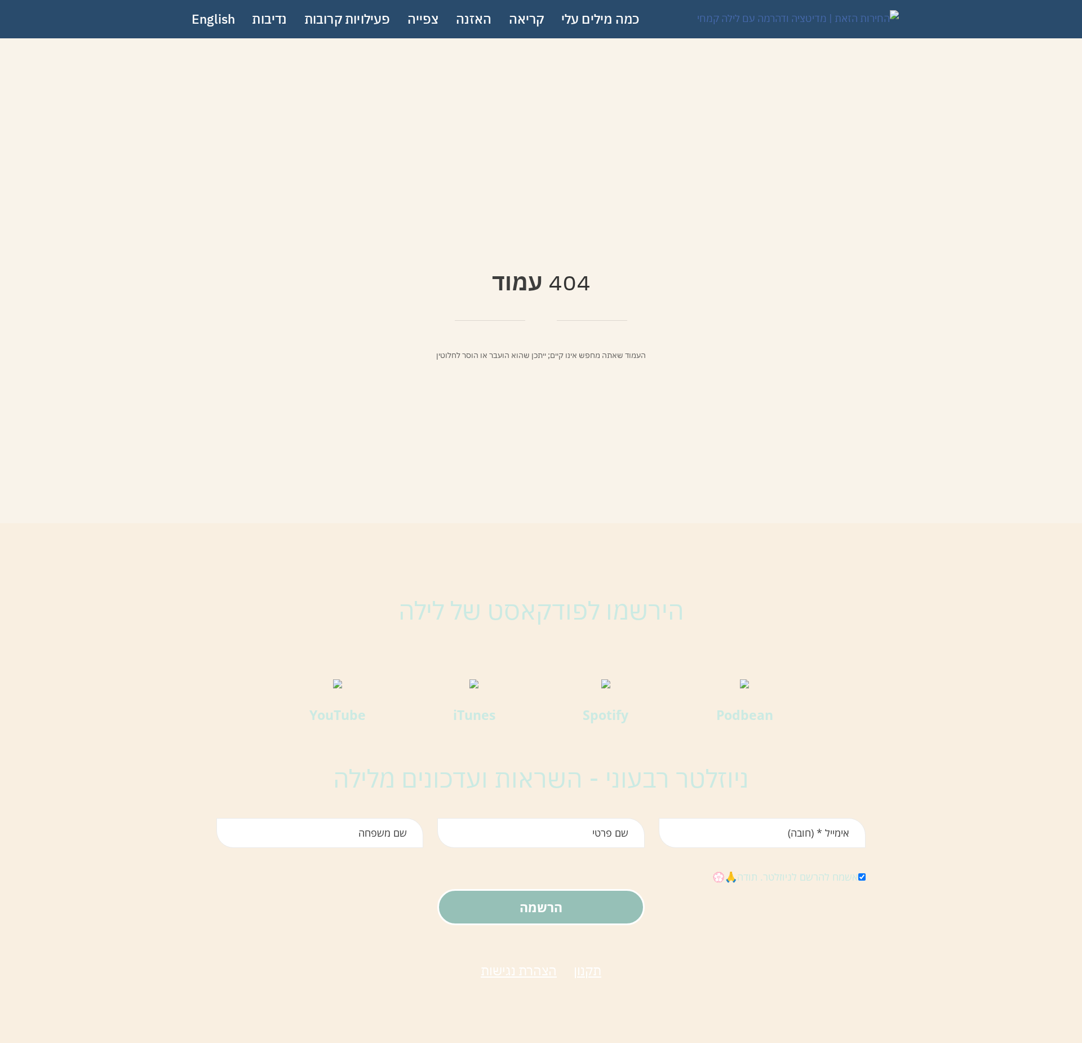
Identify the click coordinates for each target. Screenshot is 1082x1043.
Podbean (744, 715)
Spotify (605, 715)
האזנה (474, 18)
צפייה (423, 18)
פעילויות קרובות (347, 18)
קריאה (526, 18)
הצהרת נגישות (519, 970)
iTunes (474, 715)
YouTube (337, 715)
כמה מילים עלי (600, 18)
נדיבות (269, 18)
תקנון (587, 970)
